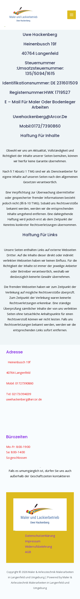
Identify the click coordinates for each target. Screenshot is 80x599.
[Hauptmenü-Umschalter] (71, 14)
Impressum (32, 541)
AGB (28, 552)
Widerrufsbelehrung (38, 546)
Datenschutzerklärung (40, 535)
